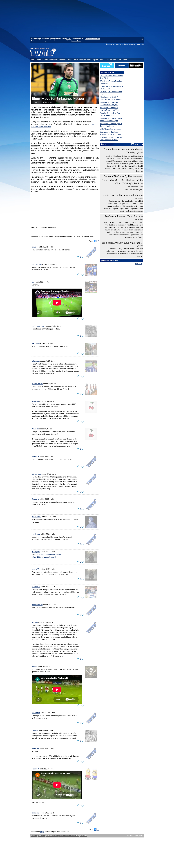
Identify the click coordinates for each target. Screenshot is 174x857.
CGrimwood (36, 474)
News (39, 60)
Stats (89, 60)
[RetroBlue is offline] (91, 355)
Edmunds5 (36, 361)
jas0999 (35, 622)
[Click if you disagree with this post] (82, 258)
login (42, 832)
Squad (95, 60)
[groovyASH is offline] (91, 563)
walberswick (36, 517)
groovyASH (36, 552)
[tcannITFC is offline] (91, 780)
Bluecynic (35, 456)
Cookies (67, 835)
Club (119, 60)
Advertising (83, 835)
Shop (125, 60)
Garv (34, 282)
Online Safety (75, 835)
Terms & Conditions (51, 835)
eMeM (34, 666)
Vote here (138, 264)
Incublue (35, 247)
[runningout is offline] (91, 546)
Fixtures (82, 60)
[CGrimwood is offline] (91, 485)
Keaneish (35, 401)
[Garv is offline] (91, 293)
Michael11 (36, 587)
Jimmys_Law (37, 264)
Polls (76, 60)
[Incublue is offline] (91, 258)
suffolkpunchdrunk (39, 326)
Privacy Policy (76, 41)
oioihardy (35, 813)
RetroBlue (36, 344)
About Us (34, 835)
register (118, 44)
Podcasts (62, 60)
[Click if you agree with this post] (78, 258)
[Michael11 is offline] (91, 598)
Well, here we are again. (134, 189)
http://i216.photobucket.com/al (44, 557)
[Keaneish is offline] (91, 413)
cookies (68, 39)
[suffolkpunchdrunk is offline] (91, 337)
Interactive (53, 60)
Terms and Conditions (92, 39)
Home (33, 60)
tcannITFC (35, 769)
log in (112, 44)
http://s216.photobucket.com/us (49, 555)
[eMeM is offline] (91, 678)
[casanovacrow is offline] (91, 395)
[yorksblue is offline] (91, 760)
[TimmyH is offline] (91, 742)
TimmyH (35, 730)
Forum (45, 60)
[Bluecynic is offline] (91, 468)
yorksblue (35, 748)
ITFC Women (111, 60)
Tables (102, 60)
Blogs (70, 60)
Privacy (61, 835)
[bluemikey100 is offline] (91, 616)
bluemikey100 (37, 605)
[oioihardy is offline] (91, 824)
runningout (36, 534)
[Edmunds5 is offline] (91, 372)
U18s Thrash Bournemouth (110, 129)
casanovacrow (37, 384)
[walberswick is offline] (91, 528)
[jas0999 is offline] (91, 634)
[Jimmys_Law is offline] (91, 276)
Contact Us (41, 835)
